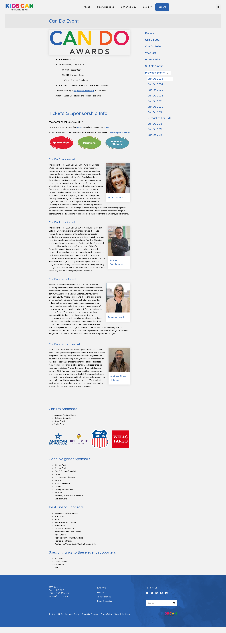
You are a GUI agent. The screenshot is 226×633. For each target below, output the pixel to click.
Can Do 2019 (154, 112)
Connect (147, 7)
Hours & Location (104, 601)
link (107, 127)
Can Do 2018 (154, 123)
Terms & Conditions (122, 614)
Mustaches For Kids (159, 118)
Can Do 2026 (153, 46)
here (79, 127)
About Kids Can (104, 597)
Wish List (150, 53)
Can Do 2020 (155, 106)
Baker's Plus (152, 59)
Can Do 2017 (154, 129)
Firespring (94, 614)
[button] (218, 7)
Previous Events (155, 72)
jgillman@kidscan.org (58, 596)
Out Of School (128, 7)
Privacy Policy (106, 614)
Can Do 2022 (155, 95)
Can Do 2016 (154, 134)
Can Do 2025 (155, 78)
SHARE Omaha (154, 66)
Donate (162, 7)
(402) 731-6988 (62, 593)
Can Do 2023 (155, 90)
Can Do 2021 (154, 101)
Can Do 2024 (155, 84)
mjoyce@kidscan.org (120, 132)
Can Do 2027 (153, 39)
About (87, 7)
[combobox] (221, 7)
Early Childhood (105, 7)
